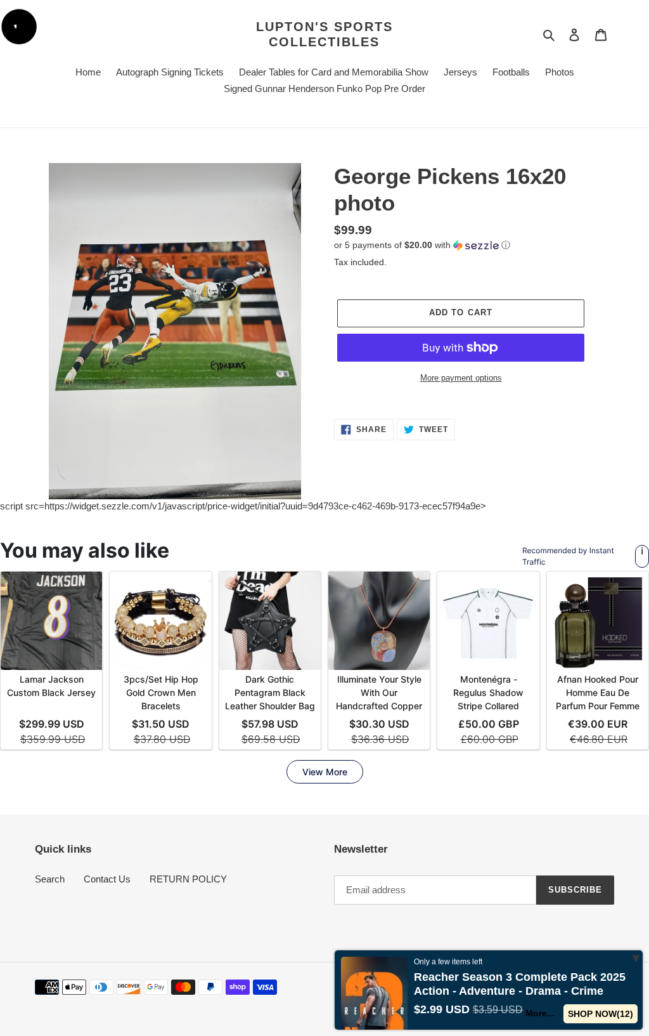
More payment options (461, 378)
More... (540, 1013)
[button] (422, 245)
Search (50, 879)
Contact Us (107, 879)
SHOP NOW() (601, 1014)
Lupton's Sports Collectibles (324, 34)
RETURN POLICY (188, 879)
